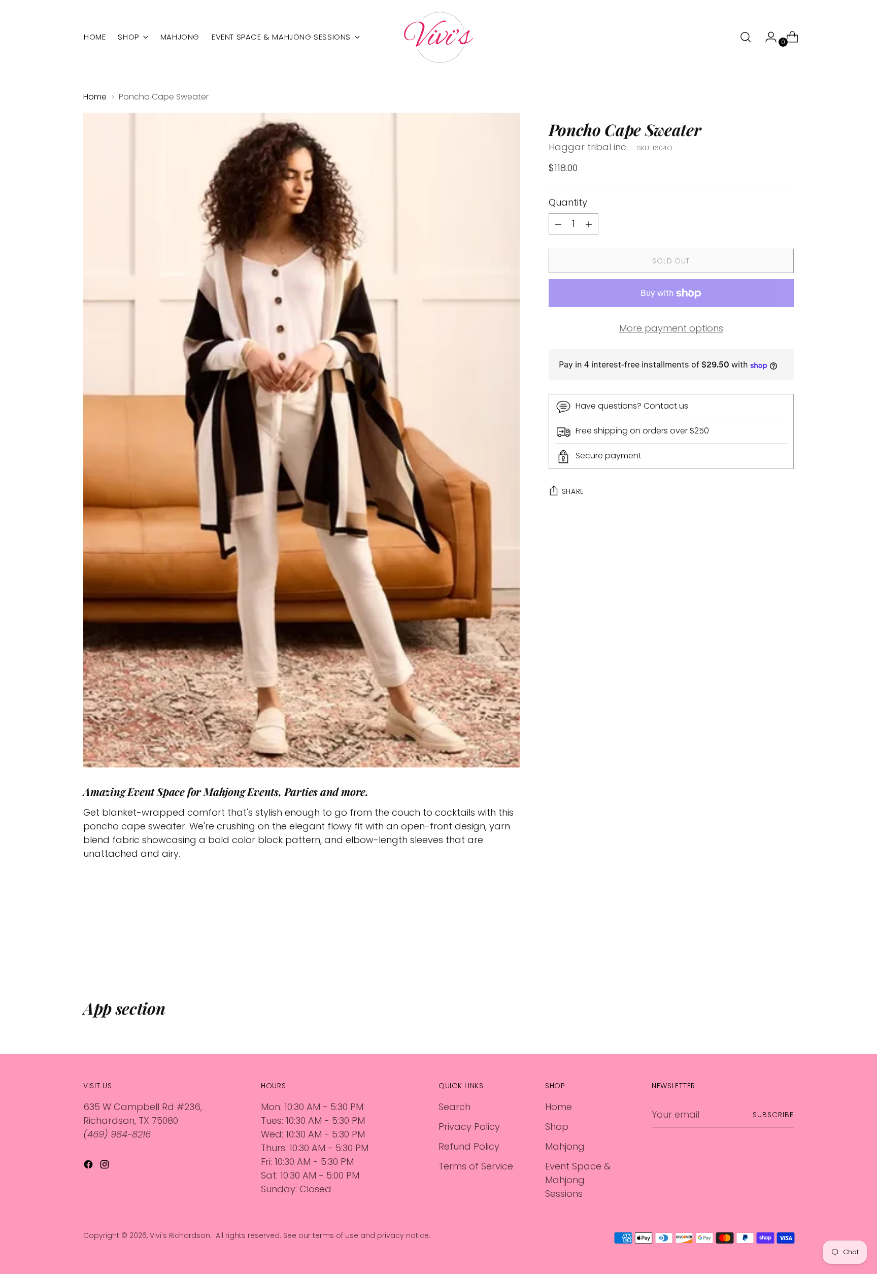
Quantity (568, 202)
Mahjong (565, 1146)
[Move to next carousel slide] (785, 944)
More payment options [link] (671, 328)
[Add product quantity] (558, 224)
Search (454, 1106)
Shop (556, 1126)
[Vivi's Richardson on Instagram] (105, 1166)
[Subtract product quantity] (589, 224)
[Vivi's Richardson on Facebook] (89, 1166)
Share (573, 491)
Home (95, 97)
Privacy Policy (469, 1126)
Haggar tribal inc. (588, 147)
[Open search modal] (745, 37)
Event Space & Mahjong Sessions (578, 1180)
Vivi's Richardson (181, 1235)
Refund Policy (468, 1146)
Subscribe (773, 1115)
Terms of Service (475, 1166)
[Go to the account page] (767, 37)
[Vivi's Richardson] (438, 37)
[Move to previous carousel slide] (761, 944)
